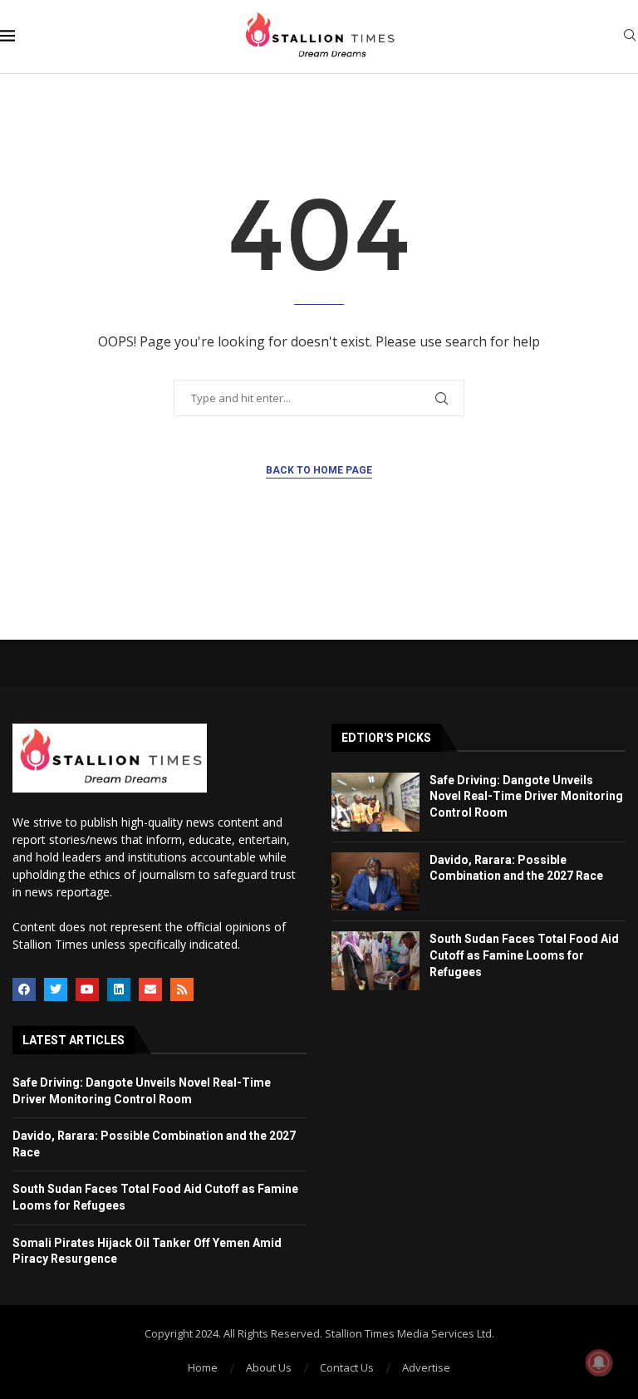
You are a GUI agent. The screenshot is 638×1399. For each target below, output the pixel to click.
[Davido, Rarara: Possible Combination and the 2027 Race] (375, 881)
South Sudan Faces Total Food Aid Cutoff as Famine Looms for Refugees (524, 955)
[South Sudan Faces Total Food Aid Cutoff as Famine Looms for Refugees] (375, 960)
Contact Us (347, 1367)
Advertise (426, 1367)
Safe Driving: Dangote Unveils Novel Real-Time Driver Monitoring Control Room (526, 796)
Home (203, 1367)
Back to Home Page (319, 470)
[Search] (629, 37)
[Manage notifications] (599, 1362)
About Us (269, 1367)
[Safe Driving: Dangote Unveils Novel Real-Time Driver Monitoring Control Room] (375, 802)
